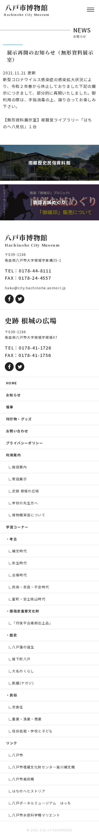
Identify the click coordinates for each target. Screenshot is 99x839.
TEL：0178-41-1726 (28, 347)
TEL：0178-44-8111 (28, 270)
